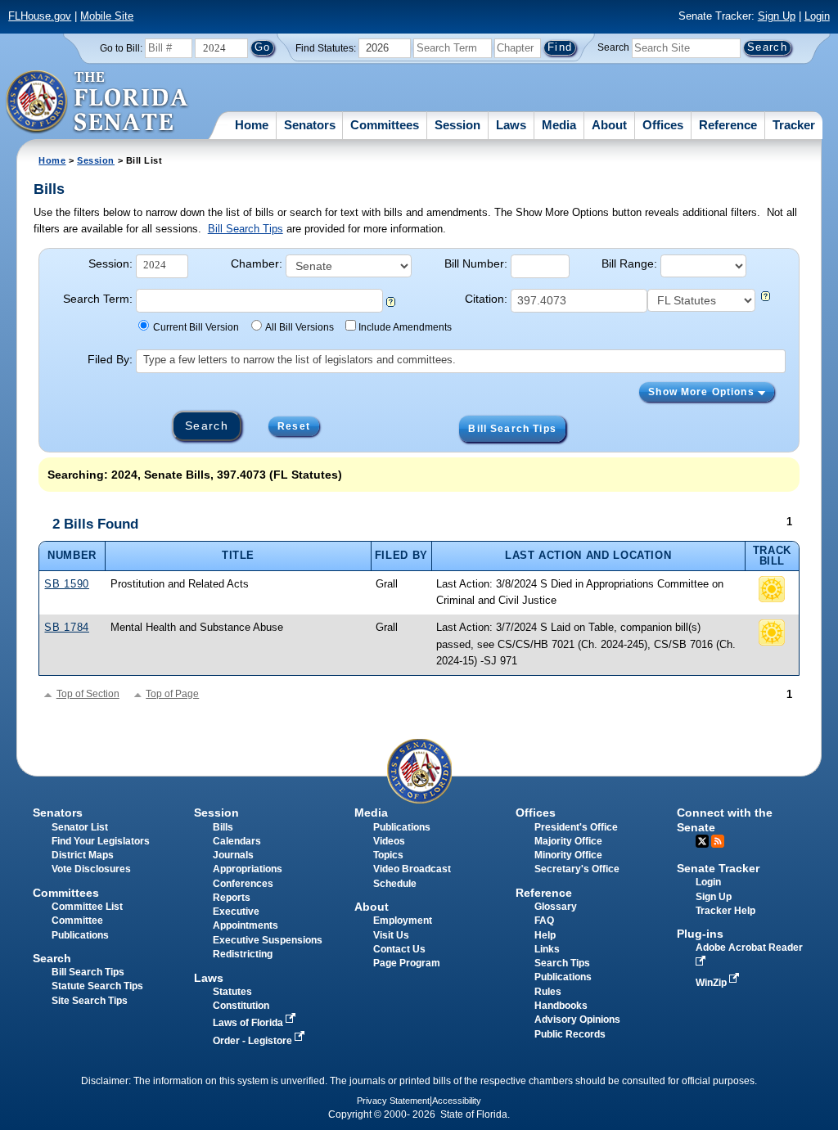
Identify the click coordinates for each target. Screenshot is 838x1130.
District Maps (83, 855)
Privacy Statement (393, 1100)
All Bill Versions (299, 327)
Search (613, 47)
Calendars (237, 841)
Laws (511, 125)
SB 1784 (66, 627)
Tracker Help (725, 911)
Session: (110, 263)
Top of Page (172, 694)
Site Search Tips (90, 1001)
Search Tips (562, 963)
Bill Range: (629, 263)
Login (817, 16)
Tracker (794, 125)
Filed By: (110, 359)
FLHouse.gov (39, 16)
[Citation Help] (765, 297)
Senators (310, 125)
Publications (401, 827)
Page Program (406, 963)
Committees (384, 125)
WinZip (712, 983)
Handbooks (561, 1006)
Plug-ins (700, 933)
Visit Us (391, 935)
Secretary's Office (576, 869)
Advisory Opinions (577, 1019)
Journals (233, 855)
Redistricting (243, 954)
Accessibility (456, 1100)
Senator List (80, 827)
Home (251, 125)
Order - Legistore (254, 1041)
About (609, 125)
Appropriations (247, 869)
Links (547, 949)
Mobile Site (106, 16)
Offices (662, 125)
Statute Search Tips (97, 986)
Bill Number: (475, 263)
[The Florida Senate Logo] (98, 102)
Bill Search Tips (245, 229)
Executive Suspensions (267, 940)
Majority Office (568, 841)
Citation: (486, 298)
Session (457, 125)
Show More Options (703, 392)
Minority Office (568, 855)
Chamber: (256, 263)
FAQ (544, 920)
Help (545, 935)
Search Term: (98, 298)
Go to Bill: (121, 48)
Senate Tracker (718, 868)
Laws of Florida (249, 1023)
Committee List (87, 907)
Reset (293, 426)
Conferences (243, 884)
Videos (389, 841)
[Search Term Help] (390, 303)
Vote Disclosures (91, 869)
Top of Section (87, 694)
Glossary (555, 907)
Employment (402, 920)
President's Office (576, 827)
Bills (223, 827)
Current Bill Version (196, 327)
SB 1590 (66, 584)
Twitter (702, 841)
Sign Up (776, 16)
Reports (231, 898)
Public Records (570, 1034)
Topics (388, 855)
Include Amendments (405, 327)
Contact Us (399, 949)
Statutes (232, 992)
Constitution (241, 1006)
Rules (547, 992)
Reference (728, 125)
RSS (717, 841)
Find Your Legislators (101, 841)
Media (559, 125)
